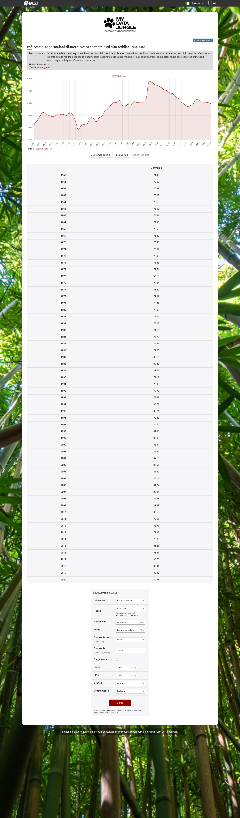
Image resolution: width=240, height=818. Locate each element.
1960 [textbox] (119, 667)
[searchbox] (131, 650)
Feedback (172, 731)
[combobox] (130, 600)
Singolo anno (101, 659)
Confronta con (102, 637)
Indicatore (99, 600)
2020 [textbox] (119, 675)
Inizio (97, 667)
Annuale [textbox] (121, 622)
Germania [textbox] (122, 608)
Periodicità (100, 621)
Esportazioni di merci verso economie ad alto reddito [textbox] (128, 600)
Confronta (99, 648)
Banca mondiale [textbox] (125, 630)
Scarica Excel (142, 155)
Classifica (130, 613)
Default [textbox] (121, 691)
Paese (97, 611)
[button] (194, 3)
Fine (96, 675)
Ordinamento (101, 690)
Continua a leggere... (40, 67)
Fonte (97, 629)
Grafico (98, 683)
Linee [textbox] (120, 683)
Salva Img (122, 155)
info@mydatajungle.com (129, 731)
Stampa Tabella (102, 155)
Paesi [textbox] (120, 639)
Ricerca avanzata (202, 40)
